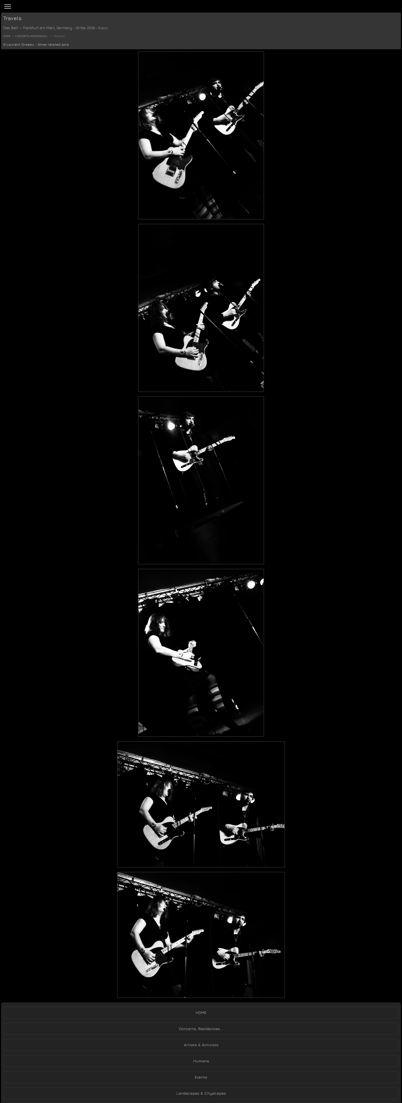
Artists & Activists (201, 1045)
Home (6, 36)
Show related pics (53, 44)
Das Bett (10, 28)
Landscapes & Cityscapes (201, 1093)
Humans (201, 1061)
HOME (201, 1012)
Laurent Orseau (20, 44)
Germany (64, 28)
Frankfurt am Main (38, 28)
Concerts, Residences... (31, 36)
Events (201, 1077)
